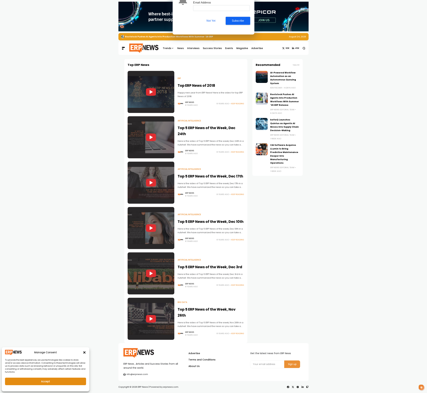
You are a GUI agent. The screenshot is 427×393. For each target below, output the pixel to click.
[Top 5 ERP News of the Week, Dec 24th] (151, 137)
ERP (179, 78)
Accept (45, 381)
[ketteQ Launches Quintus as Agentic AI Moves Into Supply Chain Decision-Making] (262, 124)
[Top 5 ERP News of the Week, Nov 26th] (151, 319)
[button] (84, 352)
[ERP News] (141, 48)
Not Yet (210, 30)
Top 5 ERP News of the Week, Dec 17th (210, 176)
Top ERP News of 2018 (196, 85)
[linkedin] (302, 387)
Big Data (182, 302)
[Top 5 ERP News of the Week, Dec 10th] (151, 228)
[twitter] (293, 387)
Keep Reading (237, 103)
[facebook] (288, 387)
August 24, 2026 (297, 36)
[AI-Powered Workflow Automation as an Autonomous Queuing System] (262, 77)
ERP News (189, 102)
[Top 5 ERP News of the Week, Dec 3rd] (151, 273)
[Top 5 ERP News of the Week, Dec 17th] (151, 183)
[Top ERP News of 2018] (151, 92)
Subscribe (238, 30)
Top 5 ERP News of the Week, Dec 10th (211, 221)
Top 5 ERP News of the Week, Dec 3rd (210, 267)
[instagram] (298, 387)
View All (296, 65)
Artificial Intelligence (189, 120)
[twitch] (307, 387)
